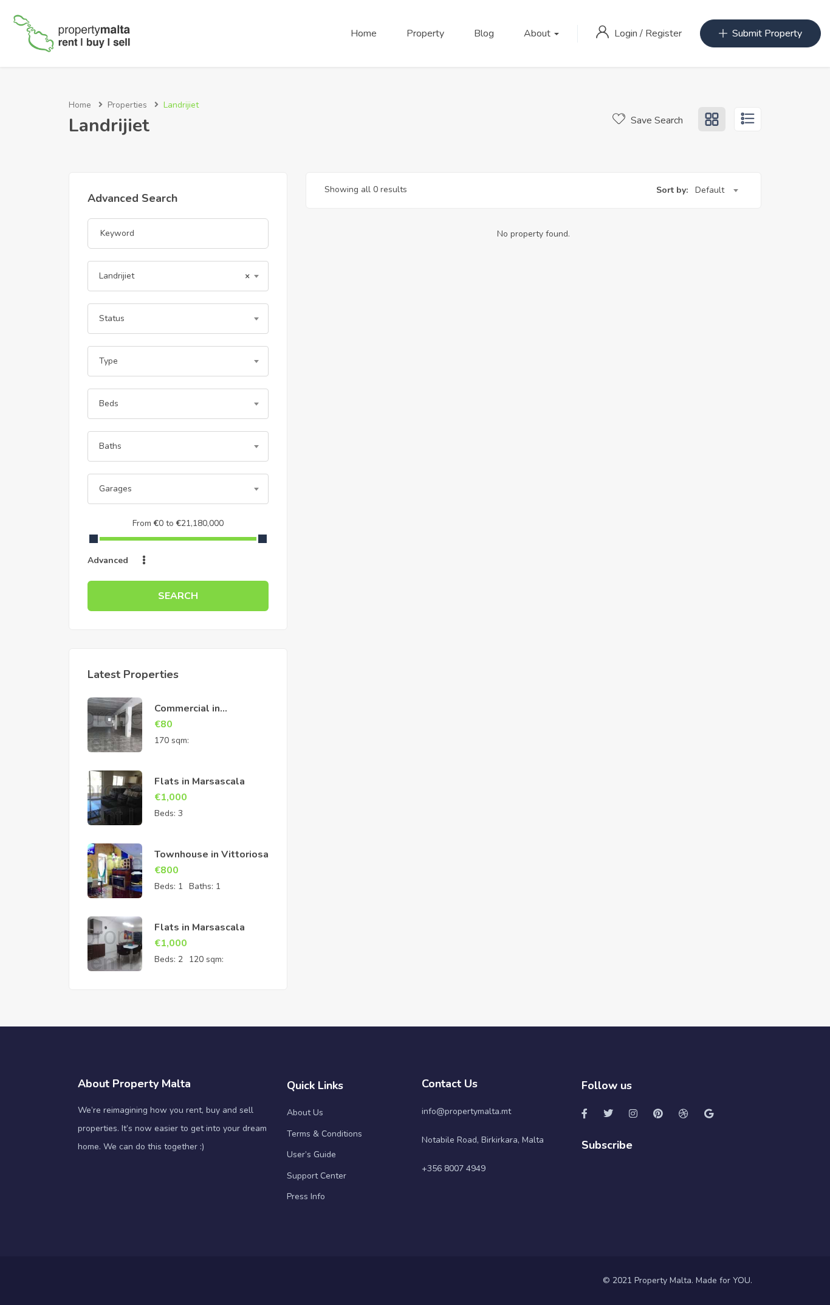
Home (364, 33)
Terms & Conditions (324, 1134)
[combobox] (178, 276)
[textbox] (178, 318)
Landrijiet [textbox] (174, 276)
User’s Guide (311, 1154)
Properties (127, 105)
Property (425, 33)
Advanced (109, 560)
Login (627, 33)
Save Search (655, 120)
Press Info (306, 1196)
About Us (305, 1112)
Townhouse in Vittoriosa (211, 854)
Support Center (316, 1176)
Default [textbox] (709, 190)
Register (663, 33)
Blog (484, 33)
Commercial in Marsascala (187, 715)
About (538, 33)
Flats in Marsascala (199, 781)
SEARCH (178, 596)
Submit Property (767, 33)
